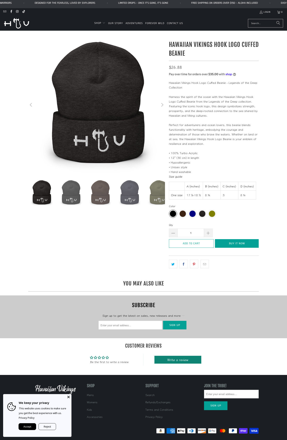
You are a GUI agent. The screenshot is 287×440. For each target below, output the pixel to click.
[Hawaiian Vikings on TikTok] (23, 12)
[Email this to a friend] (205, 264)
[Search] (278, 23)
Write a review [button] (177, 359)
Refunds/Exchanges (157, 402)
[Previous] (31, 105)
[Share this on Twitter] (173, 264)
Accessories (94, 417)
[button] (99, 23)
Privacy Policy (154, 417)
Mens (90, 395)
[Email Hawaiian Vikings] (4, 12)
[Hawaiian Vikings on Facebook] (10, 12)
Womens (92, 402)
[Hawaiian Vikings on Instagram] (17, 12)
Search (150, 395)
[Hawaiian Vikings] (16, 23)
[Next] (162, 105)
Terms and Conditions (159, 409)
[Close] (68, 397)
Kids (89, 409)
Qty (171, 225)
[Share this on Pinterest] (194, 264)
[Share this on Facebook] (183, 264)
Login (267, 12)
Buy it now (237, 243)
